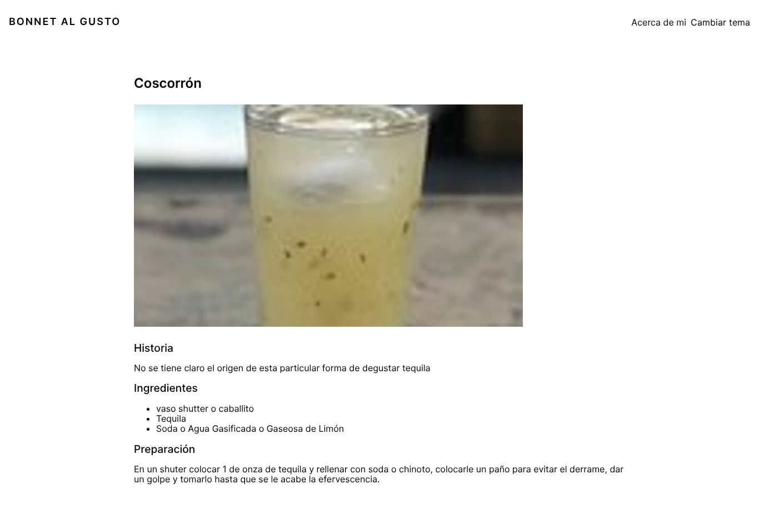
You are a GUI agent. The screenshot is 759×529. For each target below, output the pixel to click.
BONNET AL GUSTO (65, 22)
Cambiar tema (720, 22)
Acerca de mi (658, 22)
